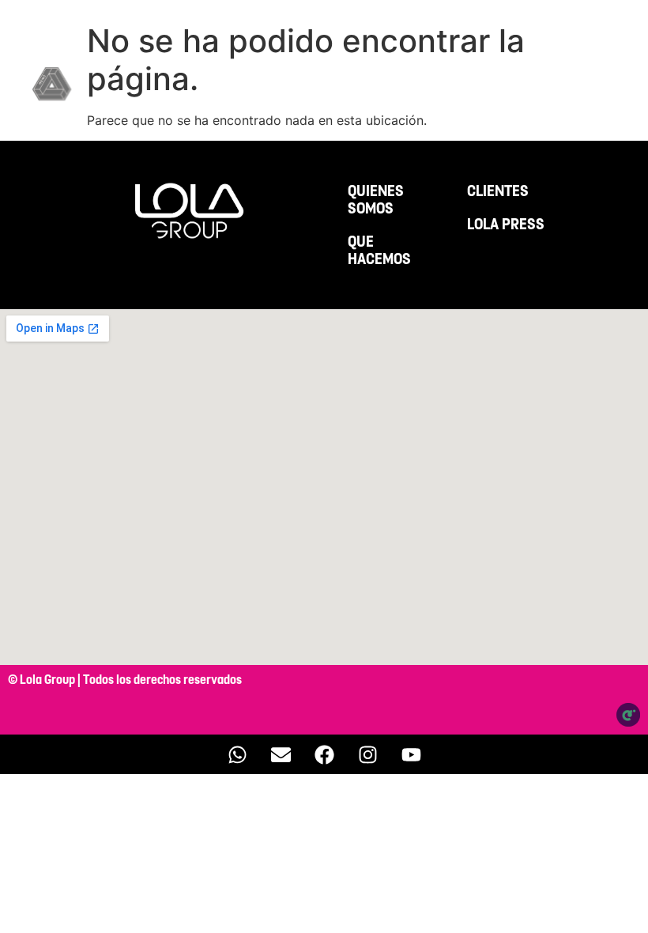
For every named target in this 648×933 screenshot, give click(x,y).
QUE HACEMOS (379, 250)
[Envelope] (280, 754)
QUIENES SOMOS (376, 200)
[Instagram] (367, 754)
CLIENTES (498, 191)
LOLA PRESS (505, 224)
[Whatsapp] (237, 754)
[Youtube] (411, 754)
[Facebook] (324, 754)
